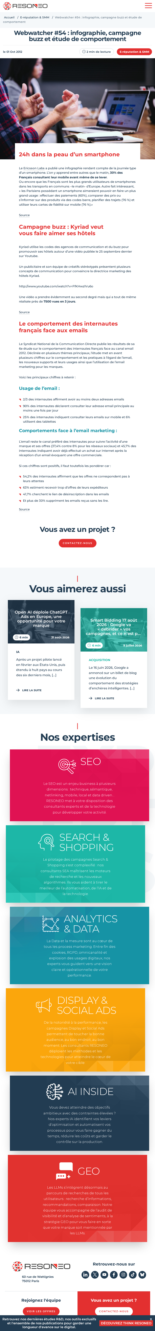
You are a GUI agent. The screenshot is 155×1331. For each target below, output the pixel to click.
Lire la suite (32, 690)
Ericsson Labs (34, 168)
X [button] (151, 1319)
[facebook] (114, 1275)
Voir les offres (41, 1311)
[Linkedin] (85, 1275)
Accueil (9, 17)
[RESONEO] (25, 6)
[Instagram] (123, 1275)
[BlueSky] (142, 1275)
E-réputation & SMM (34, 17)
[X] (95, 1275)
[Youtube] (104, 1275)
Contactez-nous (77, 543)
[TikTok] (133, 1275)
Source (24, 215)
